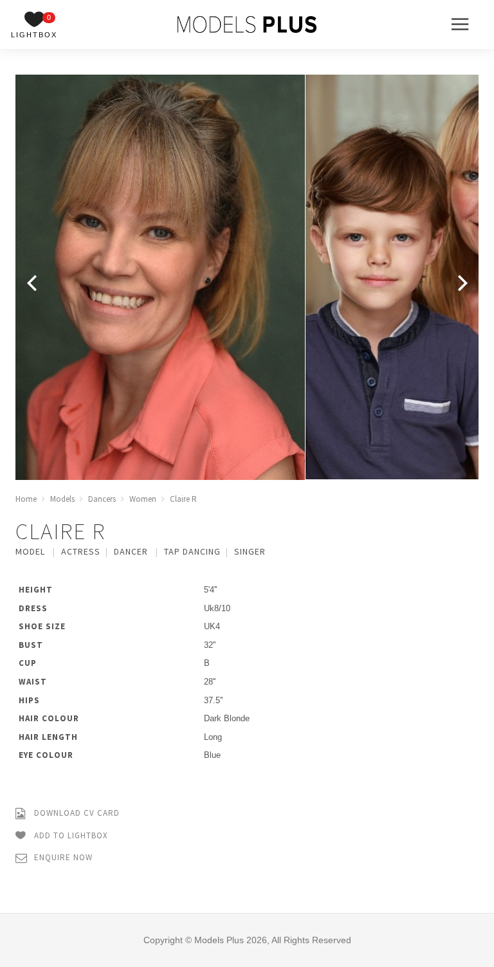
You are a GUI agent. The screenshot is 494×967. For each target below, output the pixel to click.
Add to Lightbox (70, 834)
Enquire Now (62, 857)
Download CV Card (76, 812)
